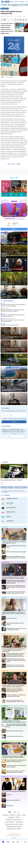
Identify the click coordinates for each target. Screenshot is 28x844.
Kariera (24, 815)
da (2, 482)
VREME (13, 229)
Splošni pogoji (19, 821)
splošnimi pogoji (12, 418)
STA (4, 20)
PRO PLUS (19, 815)
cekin (4, 634)
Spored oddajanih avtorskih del (14, 826)
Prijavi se (14, 421)
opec (13, 164)
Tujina (8, 4)
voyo (4, 776)
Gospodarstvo (15, 4)
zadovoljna (6, 562)
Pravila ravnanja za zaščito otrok (14, 824)
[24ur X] (18, 812)
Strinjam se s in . (14, 418)
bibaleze (5, 527)
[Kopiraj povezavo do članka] (26, 20)
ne (2, 484)
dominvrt (5, 706)
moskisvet (5, 670)
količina (18, 164)
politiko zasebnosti (22, 418)
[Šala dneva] (24, 436)
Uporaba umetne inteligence (14, 828)
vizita (4, 597)
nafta (9, 164)
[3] (6, 188)
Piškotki (18, 817)
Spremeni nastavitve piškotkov (14, 819)
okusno (5, 741)
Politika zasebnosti (10, 821)
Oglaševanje (5, 815)
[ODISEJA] (14, 178)
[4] (16, 188)
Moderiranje (11, 817)
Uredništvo (13, 815)
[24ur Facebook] (14, 812)
